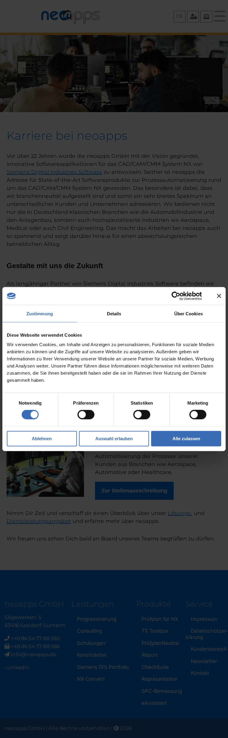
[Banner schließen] (219, 296)
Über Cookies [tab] (188, 313)
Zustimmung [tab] (39, 313)
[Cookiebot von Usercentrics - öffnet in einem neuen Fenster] (176, 296)
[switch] (85, 414)
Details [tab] (114, 313)
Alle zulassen (186, 438)
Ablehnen (42, 438)
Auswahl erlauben (114, 438)
